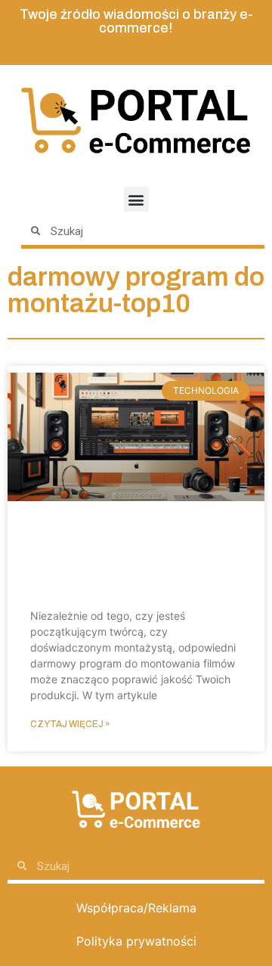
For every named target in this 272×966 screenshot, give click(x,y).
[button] (136, 199)
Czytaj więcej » (70, 724)
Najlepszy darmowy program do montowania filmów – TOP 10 (124, 559)
